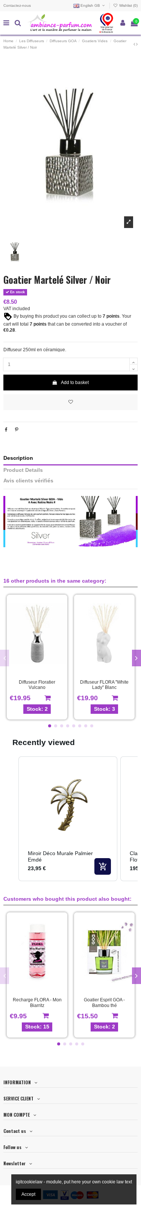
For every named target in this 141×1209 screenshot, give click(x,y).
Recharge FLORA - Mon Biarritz (37, 1002)
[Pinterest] (16, 429)
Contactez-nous (17, 5)
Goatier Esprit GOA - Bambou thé (104, 1002)
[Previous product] (134, 44)
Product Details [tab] (23, 470)
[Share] (6, 429)
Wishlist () (128, 5)
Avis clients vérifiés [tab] (28, 481)
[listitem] (67, 818)
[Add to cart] (102, 866)
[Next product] (137, 44)
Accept (28, 1194)
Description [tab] (18, 458)
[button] (49, 725)
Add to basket (75, 382)
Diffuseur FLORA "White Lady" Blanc (104, 684)
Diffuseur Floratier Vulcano (37, 684)
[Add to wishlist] (70, 402)
